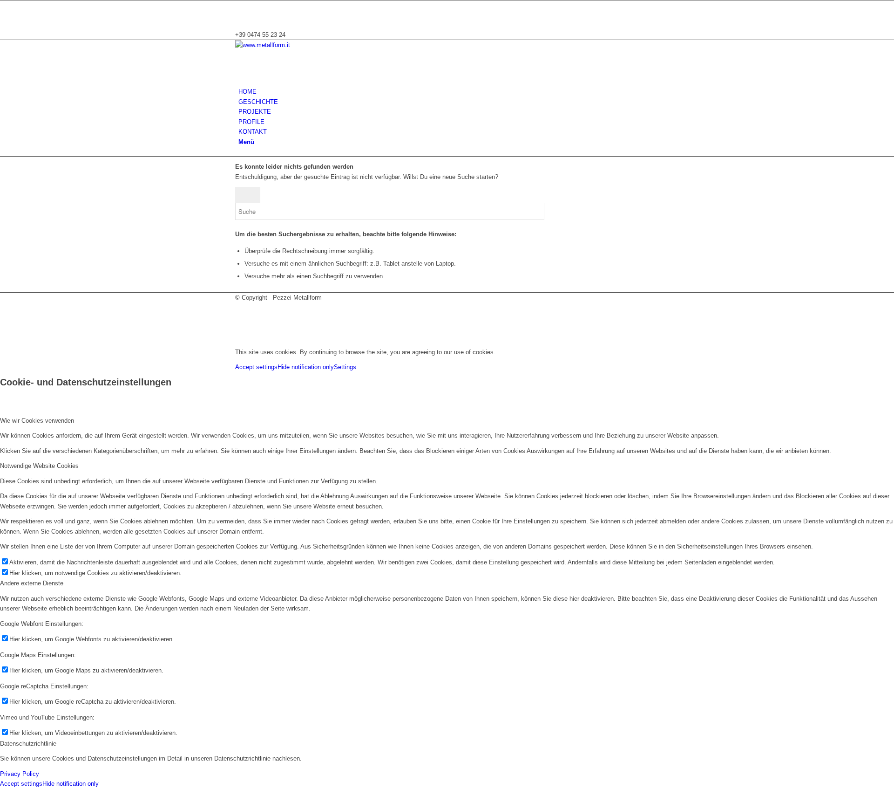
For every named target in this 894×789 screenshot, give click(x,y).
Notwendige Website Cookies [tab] (39, 465)
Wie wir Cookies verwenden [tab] (37, 420)
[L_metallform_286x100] (305, 44)
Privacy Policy (19, 773)
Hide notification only (306, 367)
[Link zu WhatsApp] (240, 5)
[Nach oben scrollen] (2, 336)
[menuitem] (448, 91)
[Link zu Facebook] (240, 15)
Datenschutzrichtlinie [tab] (28, 743)
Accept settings (256, 367)
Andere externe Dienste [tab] (31, 583)
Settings (345, 367)
